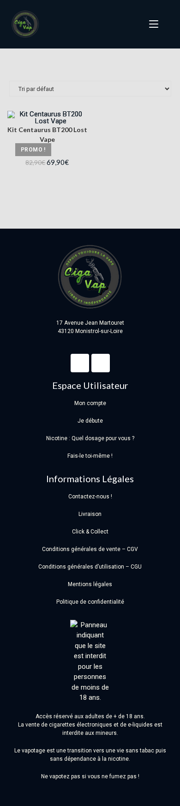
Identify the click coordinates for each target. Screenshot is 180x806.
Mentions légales (90, 584)
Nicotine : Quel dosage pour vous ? (90, 438)
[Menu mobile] (151, 24)
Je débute (90, 421)
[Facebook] (80, 363)
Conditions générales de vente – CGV (90, 549)
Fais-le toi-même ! (90, 456)
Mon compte (90, 403)
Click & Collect (90, 531)
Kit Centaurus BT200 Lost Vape (47, 134)
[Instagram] (100, 363)
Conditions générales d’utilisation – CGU (90, 567)
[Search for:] (165, 24)
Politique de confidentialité (90, 602)
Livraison (90, 514)
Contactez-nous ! (90, 496)
